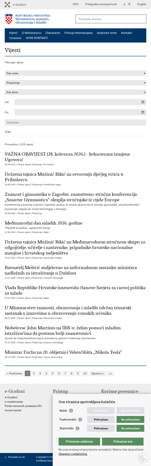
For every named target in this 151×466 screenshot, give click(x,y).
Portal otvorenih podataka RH (23, 406)
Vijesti (13, 33)
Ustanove (15, 38)
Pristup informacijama (78, 33)
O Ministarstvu (31, 33)
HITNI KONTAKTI (37, 38)
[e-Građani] (21, 4)
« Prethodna (14, 373)
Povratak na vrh (16, 457)
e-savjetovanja (14, 401)
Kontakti (126, 33)
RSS (75, 4)
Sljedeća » (97, 373)
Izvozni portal (13, 410)
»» (110, 373)
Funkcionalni (68, 419)
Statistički (67, 428)
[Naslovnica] (40, 19)
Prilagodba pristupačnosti (101, 4)
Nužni (63, 410)
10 (85, 373)
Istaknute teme (107, 33)
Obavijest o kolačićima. (73, 454)
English (141, 4)
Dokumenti (53, 33)
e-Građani (11, 397)
